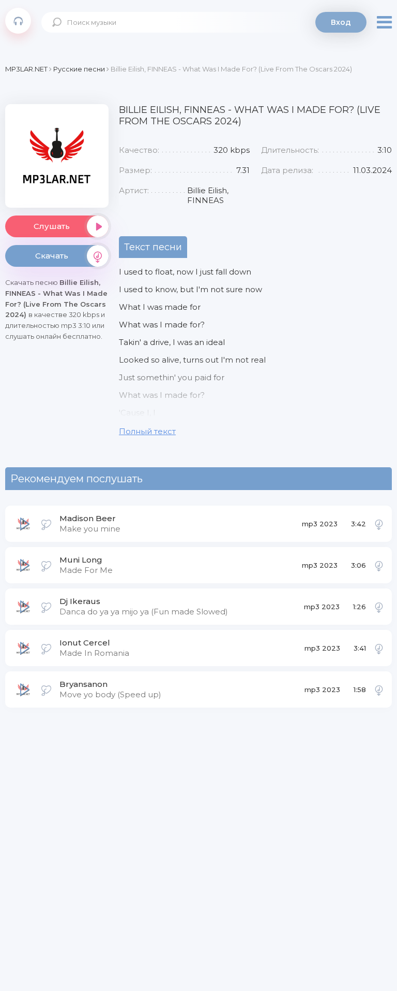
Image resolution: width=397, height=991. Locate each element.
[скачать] (379, 523)
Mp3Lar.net (18, 21)
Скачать (51, 256)
